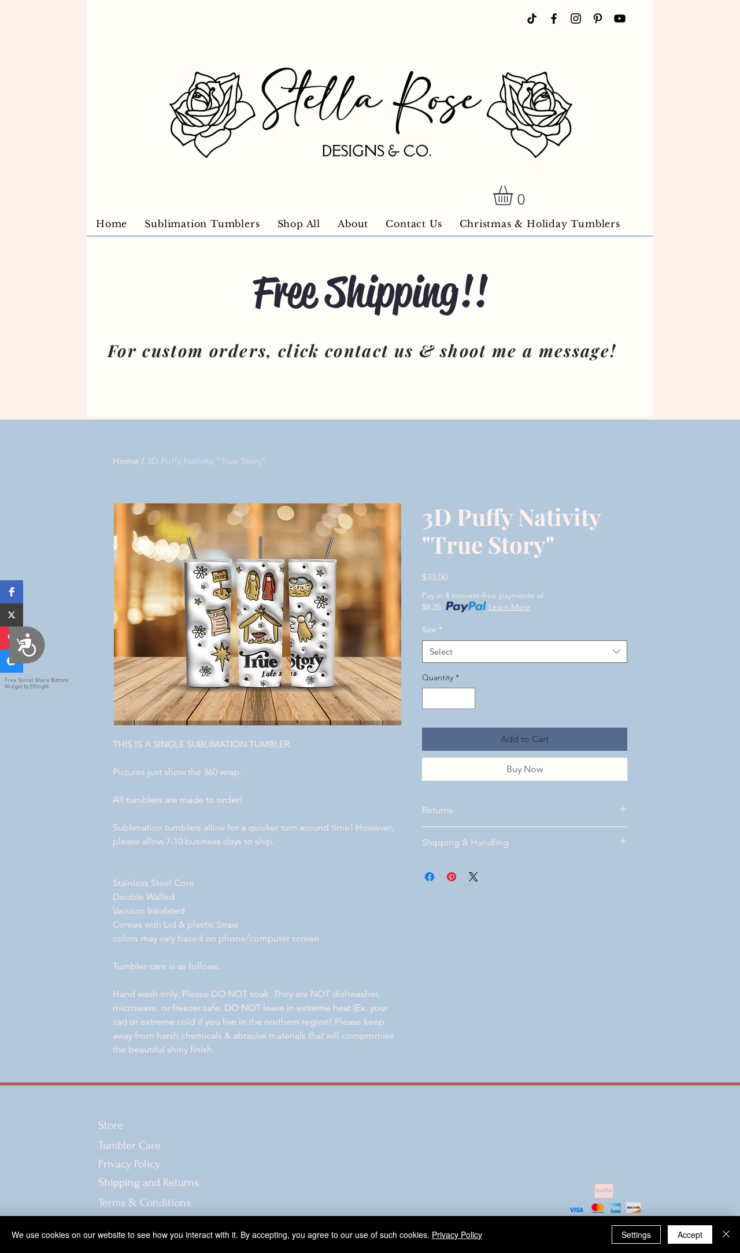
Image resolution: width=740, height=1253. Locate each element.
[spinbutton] (448, 698)
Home (126, 460)
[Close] (726, 1234)
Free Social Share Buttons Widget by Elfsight (37, 683)
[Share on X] (473, 877)
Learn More (509, 607)
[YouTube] (620, 18)
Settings (636, 1234)
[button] (11, 591)
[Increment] (466, 698)
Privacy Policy (129, 1164)
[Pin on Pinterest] (451, 877)
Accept (690, 1234)
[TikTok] (532, 18)
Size (432, 629)
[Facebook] (554, 18)
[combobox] (524, 651)
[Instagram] (576, 18)
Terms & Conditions (146, 1202)
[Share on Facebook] (429, 877)
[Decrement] (431, 698)
